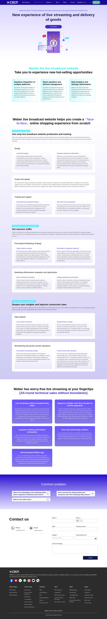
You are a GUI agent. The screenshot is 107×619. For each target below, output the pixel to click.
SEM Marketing (73, 590)
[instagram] (29, 580)
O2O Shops (27, 596)
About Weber (88, 590)
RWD (40, 590)
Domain (41, 600)
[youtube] (15, 580)
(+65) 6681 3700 (20, 530)
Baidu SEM (72, 597)
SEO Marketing (58, 590)
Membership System (29, 607)
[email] (33, 580)
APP (40, 595)
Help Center (87, 600)
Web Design (12, 590)
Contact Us (87, 592)
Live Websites (27, 599)
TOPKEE (54, 610)
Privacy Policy (88, 602)
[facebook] (11, 580)
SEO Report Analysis (59, 595)
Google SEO (57, 592)
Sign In (96, 2)
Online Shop (27, 590)
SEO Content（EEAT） (60, 601)
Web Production (13, 592)
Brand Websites (13, 595)
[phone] (37, 580)
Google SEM (72, 592)
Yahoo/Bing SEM (73, 595)
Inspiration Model (89, 595)
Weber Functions (89, 597)
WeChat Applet (43, 592)
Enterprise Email (43, 602)
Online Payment (28, 601)
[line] (24, 580)
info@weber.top (38, 530)
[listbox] (63, 537)
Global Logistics (28, 604)
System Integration (44, 597)
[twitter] (20, 580)
